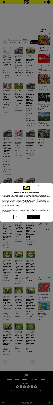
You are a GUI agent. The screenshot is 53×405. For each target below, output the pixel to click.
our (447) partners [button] (8, 195)
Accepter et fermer (33, 217)
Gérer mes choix (19, 217)
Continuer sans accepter (44, 186)
